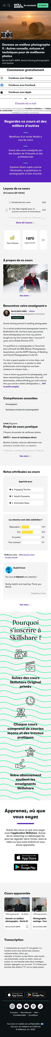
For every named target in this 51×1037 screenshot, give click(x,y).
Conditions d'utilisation (33, 109)
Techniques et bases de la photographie (22, 410)
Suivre (32, 311)
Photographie (11, 404)
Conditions (33, 1015)
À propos (14, 1012)
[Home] (19, 5)
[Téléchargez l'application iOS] (15, 994)
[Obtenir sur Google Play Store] (25, 867)
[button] (4, 5)
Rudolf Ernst (19, 568)
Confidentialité (19, 1015)
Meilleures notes (10, 555)
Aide (36, 1012)
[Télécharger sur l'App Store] (26, 857)
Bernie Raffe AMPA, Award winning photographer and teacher (25, 61)
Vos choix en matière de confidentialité (23, 1024)
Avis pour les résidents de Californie (26, 1027)
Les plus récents (11, 558)
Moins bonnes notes (26, 555)
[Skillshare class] (17, 904)
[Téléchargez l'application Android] (36, 994)
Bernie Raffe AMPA (23, 311)
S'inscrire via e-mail (25, 103)
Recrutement (26, 1012)
